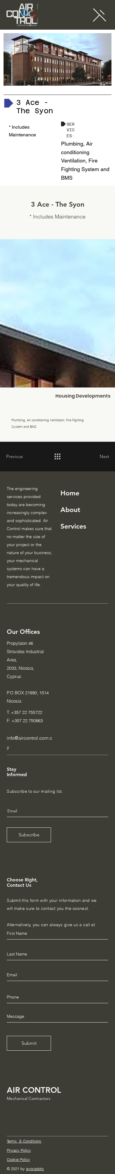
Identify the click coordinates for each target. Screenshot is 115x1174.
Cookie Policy (18, 1159)
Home (69, 493)
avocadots (35, 1168)
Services (73, 526)
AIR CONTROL (34, 1090)
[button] (99, 14)
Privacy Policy (19, 1150)
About (70, 509)
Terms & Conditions (24, 1141)
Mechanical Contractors (28, 1098)
